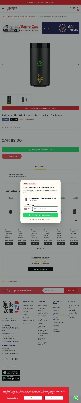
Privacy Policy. (49, 393)
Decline (53, 398)
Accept (33, 398)
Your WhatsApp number (31, 205)
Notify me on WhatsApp (42, 215)
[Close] (57, 183)
